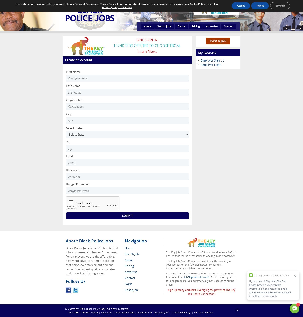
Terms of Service (203, 312)
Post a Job (218, 41)
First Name (73, 72)
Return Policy (90, 312)
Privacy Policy (182, 312)
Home (147, 26)
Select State (74, 128)
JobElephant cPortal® (196, 277)
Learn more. (147, 51)
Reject (260, 5)
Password (72, 170)
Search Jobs (164, 26)
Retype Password (77, 184)
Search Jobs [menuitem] (132, 254)
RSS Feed (74, 312)
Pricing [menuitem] (129, 266)
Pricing (195, 26)
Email (69, 156)
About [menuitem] (129, 260)
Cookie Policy (197, 4)
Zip (68, 142)
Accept (241, 5)
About (181, 26)
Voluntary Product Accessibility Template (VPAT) (143, 312)
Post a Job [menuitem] (131, 290)
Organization (74, 100)
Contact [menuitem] (130, 278)
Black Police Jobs (96, 308)
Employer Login (211, 65)
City (68, 114)
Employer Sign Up (212, 60)
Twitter (75, 290)
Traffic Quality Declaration (117, 7)
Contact (228, 26)
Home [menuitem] (129, 248)
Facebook (68, 290)
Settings (280, 5)
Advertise (212, 26)
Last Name (73, 86)
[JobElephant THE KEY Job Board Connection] (86, 38)
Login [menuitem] (128, 284)
